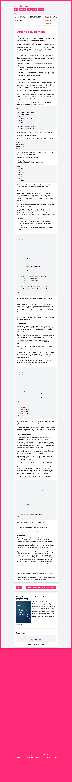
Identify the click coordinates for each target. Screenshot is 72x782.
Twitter (34, 579)
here (50, 337)
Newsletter (22, 9)
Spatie (18, 57)
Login (55, 757)
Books (34, 9)
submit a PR (41, 755)
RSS (24, 757)
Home (19, 757)
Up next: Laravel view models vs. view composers (40, 587)
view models (41, 531)
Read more (19, 624)
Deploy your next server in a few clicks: (35, 16)
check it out (47, 44)
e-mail (45, 579)
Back (19, 587)
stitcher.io (21, 6)
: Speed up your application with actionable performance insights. (20, 18)
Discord (38, 757)
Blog (16, 9)
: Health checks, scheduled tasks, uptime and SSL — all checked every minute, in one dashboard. (51, 19)
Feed (29, 9)
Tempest (41, 9)
